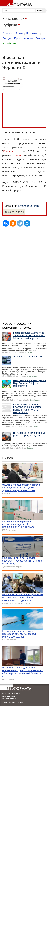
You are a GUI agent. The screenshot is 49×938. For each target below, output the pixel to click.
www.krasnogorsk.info (15, 90)
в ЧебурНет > (10, 43)
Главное (7, 33)
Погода (6, 38)
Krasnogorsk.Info (28, 205)
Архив (19, 33)
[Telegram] (20, 223)
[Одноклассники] (13, 223)
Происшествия (23, 38)
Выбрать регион (9, 699)
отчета (17, 155)
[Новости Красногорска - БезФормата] (16, 3)
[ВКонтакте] (6, 223)
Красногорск (11, 151)
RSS (21, 702)
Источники (32, 33)
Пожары (40, 38)
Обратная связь (8, 697)
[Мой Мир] (27, 223)
